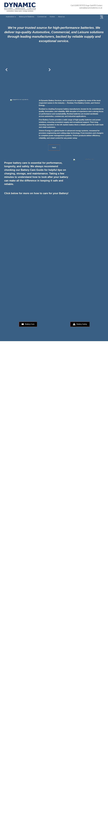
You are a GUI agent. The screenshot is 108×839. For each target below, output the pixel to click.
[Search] (102, 17)
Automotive (10, 17)
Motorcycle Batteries (26, 17)
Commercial (41, 17)
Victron (52, 17)
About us (61, 17)
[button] (6, 69)
